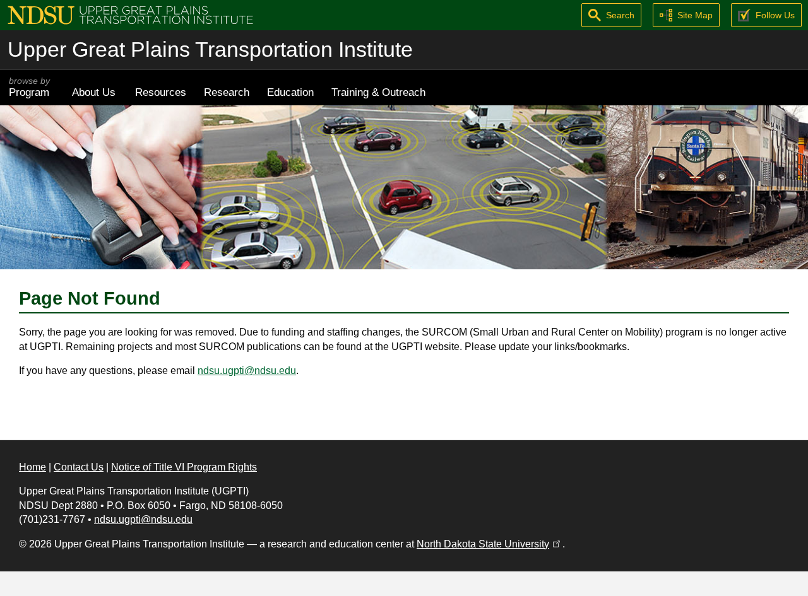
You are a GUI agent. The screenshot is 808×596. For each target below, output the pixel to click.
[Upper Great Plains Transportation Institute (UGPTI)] (130, 14)
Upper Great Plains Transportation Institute (210, 49)
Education (290, 92)
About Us (94, 92)
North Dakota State (489, 544)
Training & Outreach (378, 92)
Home (32, 467)
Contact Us (79, 467)
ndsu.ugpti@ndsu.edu (247, 370)
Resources (160, 92)
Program (29, 87)
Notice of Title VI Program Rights (184, 467)
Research (226, 92)
